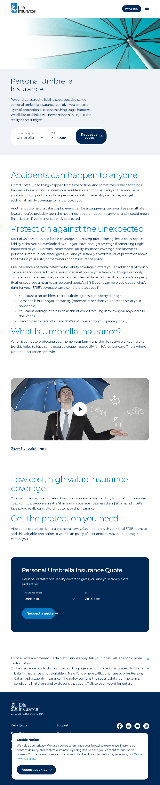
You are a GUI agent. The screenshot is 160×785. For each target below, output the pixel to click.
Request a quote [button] (89, 136)
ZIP (86, 593)
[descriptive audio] (42, 449)
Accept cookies (34, 770)
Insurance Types (33, 593)
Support (62, 725)
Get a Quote (19, 725)
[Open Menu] (146, 8)
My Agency (131, 8)
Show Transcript (23, 448)
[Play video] (80, 409)
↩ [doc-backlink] (148, 658)
